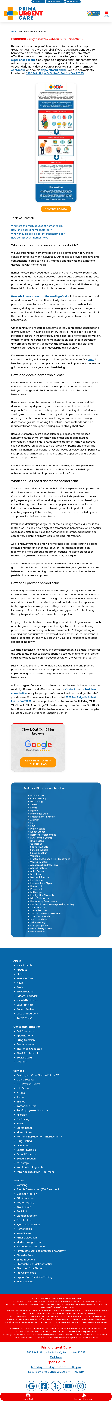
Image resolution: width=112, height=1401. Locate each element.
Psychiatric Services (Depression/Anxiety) (53, 904)
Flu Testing (23, 1119)
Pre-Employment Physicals (32, 1110)
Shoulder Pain (37, 907)
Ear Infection (37, 880)
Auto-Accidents (38, 919)
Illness (33, 807)
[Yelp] (56, 1385)
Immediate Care (39, 813)
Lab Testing (36, 801)
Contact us (72, 689)
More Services (37, 931)
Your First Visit (25, 1005)
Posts (20, 987)
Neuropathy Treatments (43, 901)
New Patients (24, 965)
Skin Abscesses (25, 1198)
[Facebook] (44, 1385)
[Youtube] (68, 1385)
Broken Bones (37, 828)
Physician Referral (27, 1053)
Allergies (34, 819)
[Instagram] (80, 1385)
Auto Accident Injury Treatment (35, 1171)
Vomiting (35, 856)
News (20, 983)
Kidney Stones (37, 831)
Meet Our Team (26, 978)
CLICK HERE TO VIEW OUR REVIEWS (38, 762)
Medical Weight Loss (41, 928)
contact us (18, 70)
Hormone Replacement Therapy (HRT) (39, 1136)
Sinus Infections (38, 910)
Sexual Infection (38, 853)
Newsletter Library (27, 1000)
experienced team (23, 60)
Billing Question (26, 1040)
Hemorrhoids (37, 886)
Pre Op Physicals (39, 925)
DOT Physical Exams (41, 837)
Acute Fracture (38, 868)
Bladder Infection (39, 877)
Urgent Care (37, 795)
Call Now (56, 1357)
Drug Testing (37, 841)
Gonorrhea (36, 844)
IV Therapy (36, 892)
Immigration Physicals (42, 895)
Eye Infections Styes (41, 883)
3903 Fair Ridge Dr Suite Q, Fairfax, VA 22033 (55, 73)
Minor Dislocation (39, 898)
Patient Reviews (26, 1009)
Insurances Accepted (29, 1048)
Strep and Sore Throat (42, 916)
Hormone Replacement (43, 834)
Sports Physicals (39, 847)
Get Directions (25, 1031)
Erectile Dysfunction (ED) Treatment (50, 859)
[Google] (31, 1385)
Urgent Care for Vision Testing (34, 1277)
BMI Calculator (25, 991)
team (91, 359)
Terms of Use (24, 1018)
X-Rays (34, 804)
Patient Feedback (27, 996)
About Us (22, 969)
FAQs (20, 974)
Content (21, 1062)
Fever (33, 825)
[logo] (23, 13)
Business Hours (25, 1044)
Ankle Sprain (37, 871)
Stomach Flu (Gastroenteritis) (46, 913)
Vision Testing (37, 922)
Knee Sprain (36, 889)
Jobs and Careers (27, 1013)
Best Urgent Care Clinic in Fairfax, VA (38, 1075)
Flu (31, 822)
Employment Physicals (42, 816)
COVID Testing (38, 798)
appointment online (54, 70)
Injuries (34, 810)
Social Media (24, 1057)
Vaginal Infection (39, 862)
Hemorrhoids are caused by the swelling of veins (40, 296)
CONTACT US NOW (56, 209)
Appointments (25, 1035)
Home (13, 31)
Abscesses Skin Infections (44, 865)
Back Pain (35, 874)
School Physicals (39, 850)
